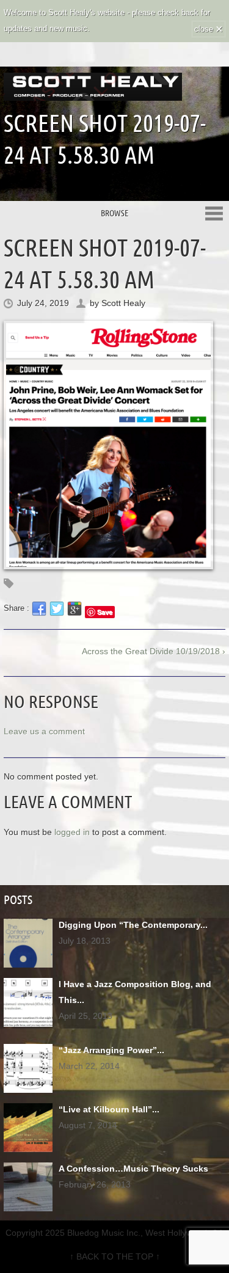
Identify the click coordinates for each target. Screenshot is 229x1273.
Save (104, 611)
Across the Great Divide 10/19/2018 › (153, 651)
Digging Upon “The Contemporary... (133, 925)
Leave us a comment (44, 731)
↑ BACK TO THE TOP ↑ (115, 1256)
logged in (72, 832)
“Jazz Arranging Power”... (111, 1050)
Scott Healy (123, 303)
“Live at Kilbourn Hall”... (109, 1109)
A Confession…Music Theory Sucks (133, 1168)
